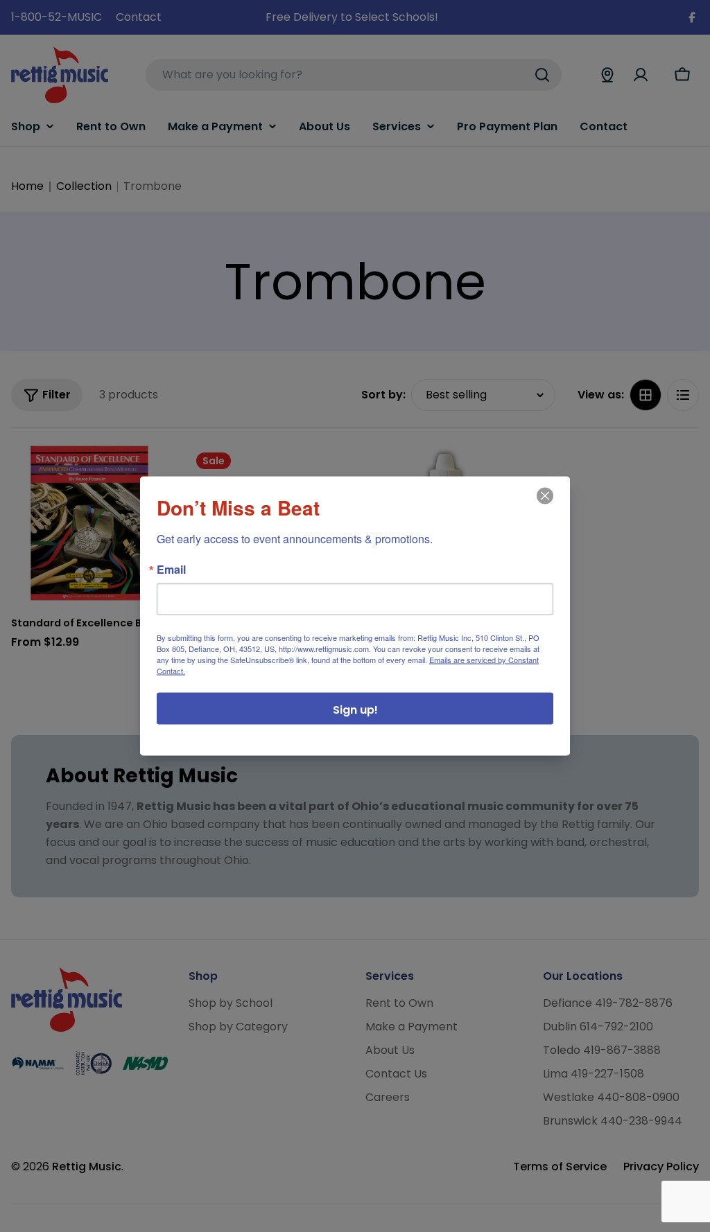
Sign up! (355, 710)
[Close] (543, 506)
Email (171, 569)
